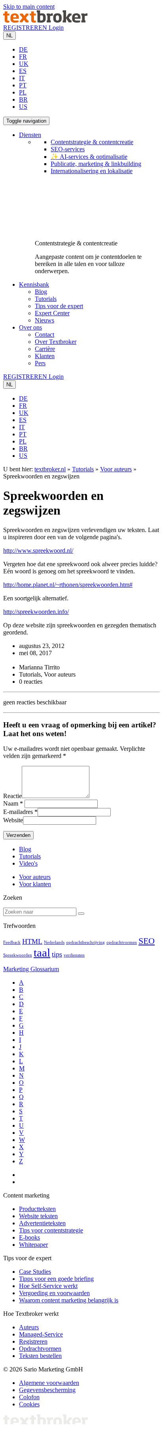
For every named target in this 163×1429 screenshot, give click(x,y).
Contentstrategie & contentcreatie (92, 142)
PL (23, 92)
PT (23, 85)
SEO (146, 941)
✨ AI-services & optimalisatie (89, 156)
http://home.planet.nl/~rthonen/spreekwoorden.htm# (68, 584)
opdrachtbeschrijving (85, 942)
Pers (40, 363)
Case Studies (35, 1271)
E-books (29, 1237)
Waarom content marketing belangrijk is (68, 1300)
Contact (44, 334)
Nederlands (54, 942)
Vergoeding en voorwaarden (54, 1293)
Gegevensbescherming (47, 1390)
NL (9, 36)
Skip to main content (29, 6)
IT (22, 78)
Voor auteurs (116, 469)
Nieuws (44, 320)
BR (23, 99)
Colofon (29, 1397)
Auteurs (29, 1327)
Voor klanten (35, 884)
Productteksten (37, 1208)
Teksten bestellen (40, 1355)
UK (23, 63)
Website (13, 820)
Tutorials (46, 298)
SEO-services (68, 149)
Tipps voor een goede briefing (56, 1278)
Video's (28, 863)
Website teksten (38, 1216)
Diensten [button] (30, 134)
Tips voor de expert (59, 306)
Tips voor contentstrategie (51, 1230)
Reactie (12, 796)
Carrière (45, 348)
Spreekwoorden (17, 955)
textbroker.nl (50, 469)
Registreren (33, 1341)
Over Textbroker (55, 341)
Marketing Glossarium (31, 969)
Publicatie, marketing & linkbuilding (96, 163)
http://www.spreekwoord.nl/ (38, 550)
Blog (41, 291)
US (23, 106)
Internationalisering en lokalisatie (92, 171)
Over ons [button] (30, 327)
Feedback (12, 942)
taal (42, 952)
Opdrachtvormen (40, 1348)
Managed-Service (41, 1334)
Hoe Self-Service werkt (48, 1285)
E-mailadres (18, 811)
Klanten (45, 356)
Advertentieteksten (42, 1223)
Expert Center (52, 313)
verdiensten (74, 955)
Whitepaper (33, 1244)
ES (23, 70)
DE (23, 49)
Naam (10, 803)
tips (57, 954)
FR (23, 56)
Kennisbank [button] (34, 284)
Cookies (29, 1404)
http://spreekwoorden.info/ (36, 611)
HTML (32, 941)
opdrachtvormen (121, 942)
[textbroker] (45, 20)
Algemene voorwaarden (49, 1382)
